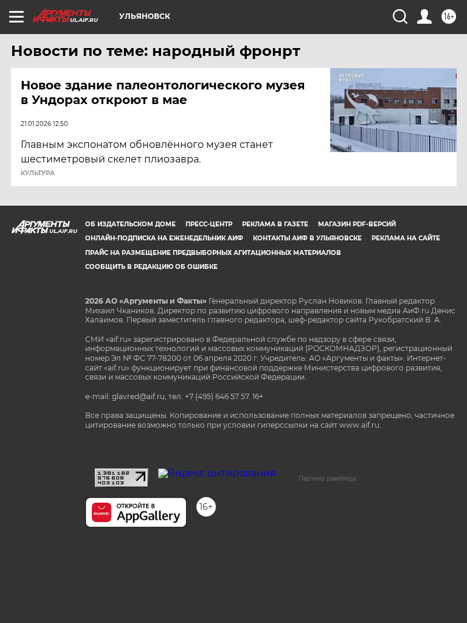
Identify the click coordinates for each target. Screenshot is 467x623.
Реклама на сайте (406, 238)
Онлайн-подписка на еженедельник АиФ (164, 238)
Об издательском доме (130, 224)
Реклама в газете (275, 224)
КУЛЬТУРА (38, 173)
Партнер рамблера (327, 478)
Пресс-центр (208, 224)
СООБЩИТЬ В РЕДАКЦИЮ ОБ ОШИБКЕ (151, 267)
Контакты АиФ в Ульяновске (307, 238)
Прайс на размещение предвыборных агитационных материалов (213, 253)
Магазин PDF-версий (357, 224)
